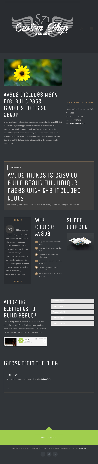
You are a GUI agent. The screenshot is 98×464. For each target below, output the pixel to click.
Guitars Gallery (46, 379)
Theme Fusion (47, 448)
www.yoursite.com (77, 123)
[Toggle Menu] (91, 28)
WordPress (82, 448)
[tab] (17, 220)
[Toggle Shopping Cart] (82, 28)
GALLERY (12, 375)
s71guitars (12, 379)
